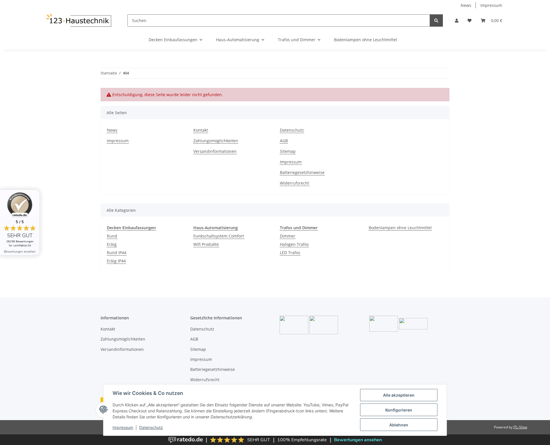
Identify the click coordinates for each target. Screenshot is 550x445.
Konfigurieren (398, 410)
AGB (284, 140)
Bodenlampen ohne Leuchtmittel (400, 227)
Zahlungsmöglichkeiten (215, 140)
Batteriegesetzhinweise (302, 172)
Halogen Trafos (294, 244)
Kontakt (200, 130)
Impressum (123, 427)
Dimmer (287, 236)
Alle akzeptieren (399, 395)
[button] (456, 20)
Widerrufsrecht (294, 183)
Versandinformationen (215, 151)
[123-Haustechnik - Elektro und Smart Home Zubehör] (78, 20)
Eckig (112, 244)
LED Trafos (290, 252)
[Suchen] (436, 20)
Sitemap (288, 151)
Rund (112, 236)
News (466, 5)
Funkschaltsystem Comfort (218, 236)
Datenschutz (151, 427)
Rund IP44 (116, 252)
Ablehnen (398, 424)
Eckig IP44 (116, 261)
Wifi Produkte (206, 244)
